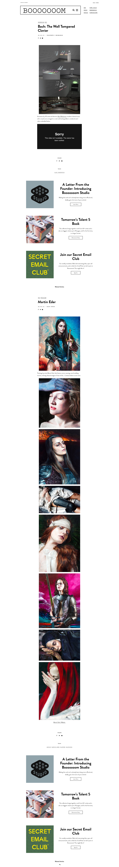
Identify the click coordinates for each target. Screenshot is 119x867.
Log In (94, 2)
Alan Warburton (62, 116)
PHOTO (85, 10)
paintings (69, 747)
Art (46, 22)
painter (62, 747)
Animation (41, 22)
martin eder (56, 747)
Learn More (75, 204)
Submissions (93, 12)
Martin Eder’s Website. (59, 722)
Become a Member (24, 2)
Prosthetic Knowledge (55, 35)
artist (49, 747)
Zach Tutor (51, 306)
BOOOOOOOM (44, 10)
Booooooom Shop (76, 237)
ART (85, 7)
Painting (43, 297)
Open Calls (93, 7)
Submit (97, 2)
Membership (93, 10)
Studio (86, 12)
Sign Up (75, 272)
